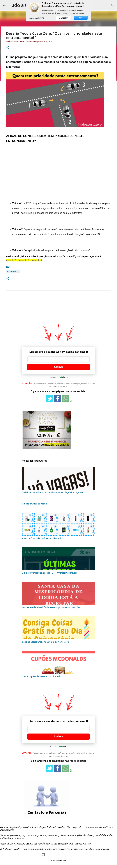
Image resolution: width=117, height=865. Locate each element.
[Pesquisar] (113, 5)
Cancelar (63, 18)
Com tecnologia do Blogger (60, 854)
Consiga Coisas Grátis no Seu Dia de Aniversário (45, 642)
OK (80, 18)
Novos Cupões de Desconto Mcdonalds (41, 676)
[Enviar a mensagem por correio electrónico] (8, 268)
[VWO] (41, 18)
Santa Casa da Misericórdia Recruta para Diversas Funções (51, 607)
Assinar (58, 367)
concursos (12, 271)
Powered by (33, 18)
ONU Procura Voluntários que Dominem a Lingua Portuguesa (52, 492)
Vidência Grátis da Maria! (34, 504)
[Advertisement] (58, 169)
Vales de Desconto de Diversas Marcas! (41, 538)
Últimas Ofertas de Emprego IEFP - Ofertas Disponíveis (49, 573)
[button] (8, 48)
